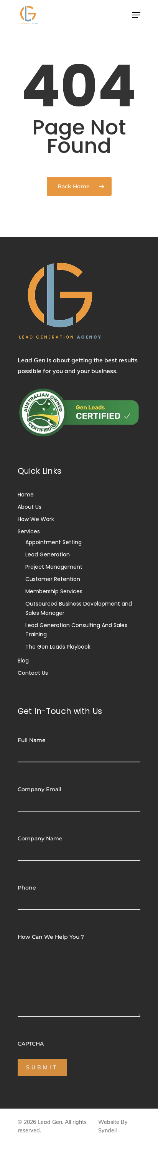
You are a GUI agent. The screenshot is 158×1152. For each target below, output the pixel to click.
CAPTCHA (31, 1043)
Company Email (39, 789)
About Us (29, 507)
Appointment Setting (53, 542)
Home (26, 494)
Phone (27, 887)
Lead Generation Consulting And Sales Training (76, 629)
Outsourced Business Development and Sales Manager (78, 608)
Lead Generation (47, 554)
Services (29, 531)
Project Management (53, 567)
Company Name (40, 838)
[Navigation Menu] (136, 15)
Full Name (32, 740)
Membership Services (53, 591)
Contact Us (33, 673)
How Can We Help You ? (51, 936)
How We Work (36, 519)
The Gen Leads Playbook (58, 647)
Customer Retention (52, 579)
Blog (23, 660)
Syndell (107, 1130)
